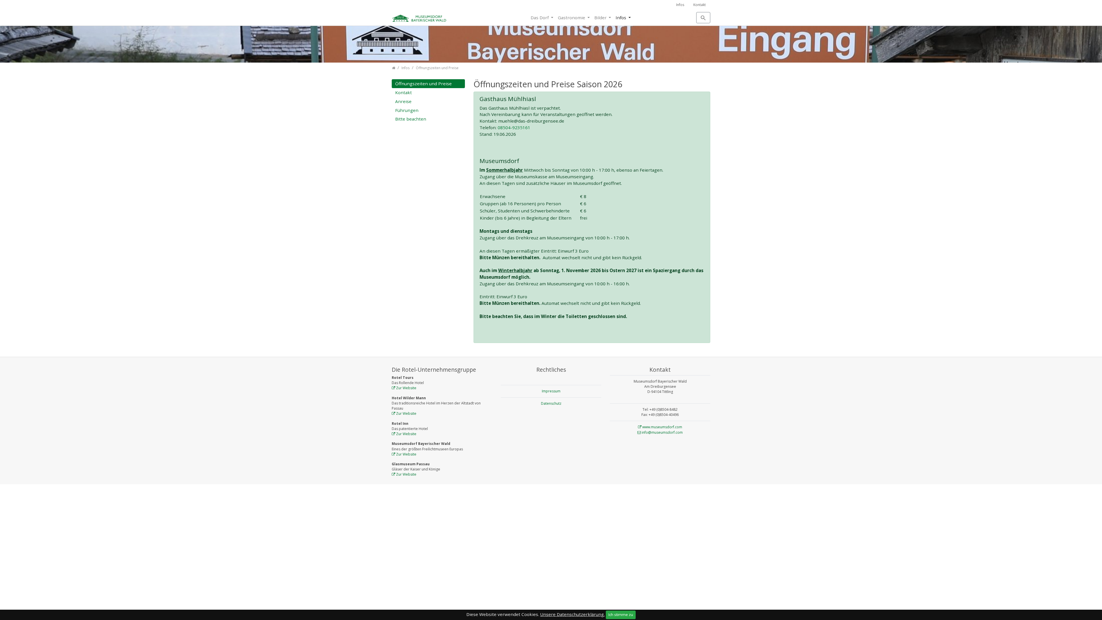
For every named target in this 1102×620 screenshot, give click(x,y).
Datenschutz (551, 403)
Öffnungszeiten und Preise (423, 83)
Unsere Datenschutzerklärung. (572, 614)
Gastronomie (572, 17)
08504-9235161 (514, 127)
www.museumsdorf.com (662, 427)
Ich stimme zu (620, 614)
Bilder (601, 17)
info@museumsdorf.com (662, 432)
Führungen (406, 110)
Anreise (403, 101)
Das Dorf (540, 17)
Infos (680, 4)
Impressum (551, 391)
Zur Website (406, 387)
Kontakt (699, 4)
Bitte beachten (410, 119)
